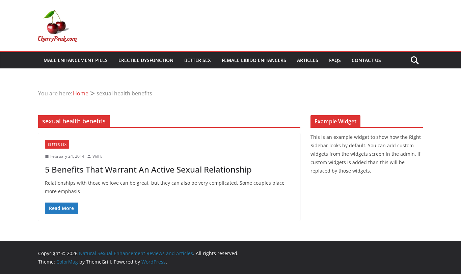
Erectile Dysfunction (145, 60)
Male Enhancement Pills (76, 60)
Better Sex (197, 60)
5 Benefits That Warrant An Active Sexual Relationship (148, 169)
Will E (97, 156)
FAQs (335, 60)
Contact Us (366, 60)
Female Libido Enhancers (254, 60)
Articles (307, 60)
